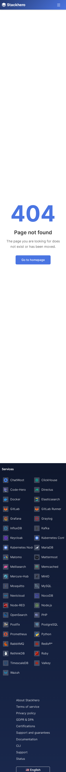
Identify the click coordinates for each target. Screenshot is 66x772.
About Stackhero (28, 700)
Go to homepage (33, 260)
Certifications (25, 726)
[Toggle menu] (58, 4)
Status (20, 759)
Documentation (26, 739)
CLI (18, 746)
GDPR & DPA (25, 719)
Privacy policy (26, 713)
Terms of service (27, 706)
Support (21, 752)
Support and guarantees (33, 732)
